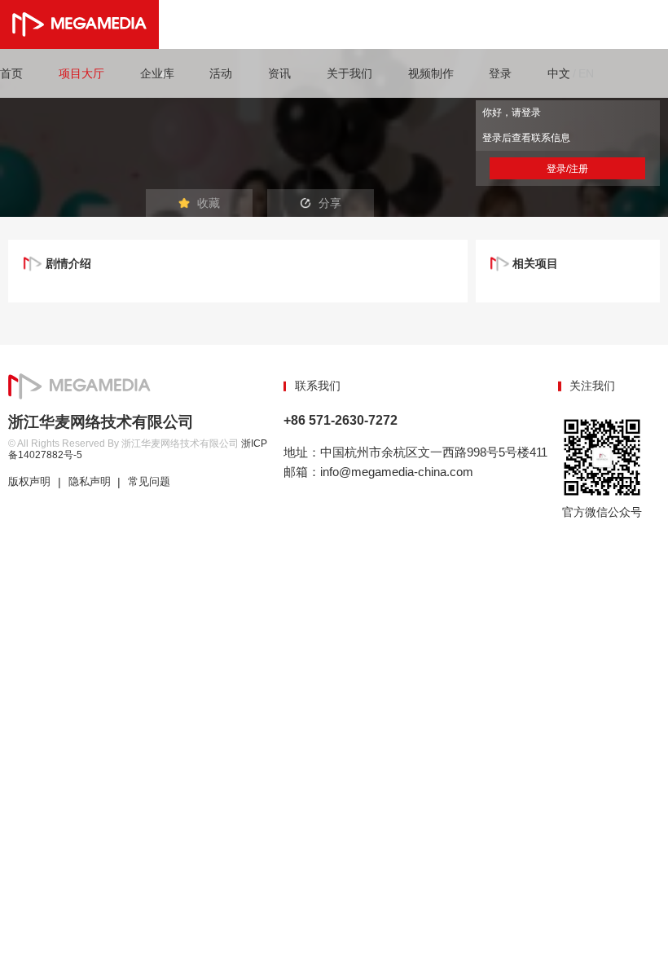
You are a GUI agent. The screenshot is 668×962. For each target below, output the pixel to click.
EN (586, 73)
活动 (220, 73)
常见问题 (149, 482)
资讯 (279, 73)
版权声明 (29, 482)
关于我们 (349, 73)
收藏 (208, 203)
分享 (330, 203)
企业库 (157, 73)
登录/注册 (567, 168)
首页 (11, 73)
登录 (500, 73)
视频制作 (431, 73)
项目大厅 (81, 73)
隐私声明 (89, 482)
